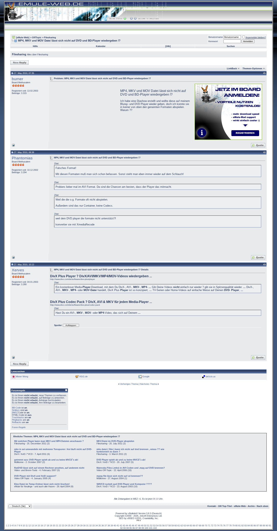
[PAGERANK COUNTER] (138, 520)
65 (191, 525)
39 (112, 525)
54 (157, 525)
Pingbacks (17, 420)
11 (27, 525)
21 (57, 525)
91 (270, 525)
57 (166, 525)
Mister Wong (22, 376)
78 (230, 525)
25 (69, 525)
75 (221, 525)
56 (163, 525)
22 (60, 525)
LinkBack (232, 68)
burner (17, 79)
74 (218, 525)
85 (251, 525)
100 (146, 528)
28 (78, 525)
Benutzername (215, 37)
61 (178, 525)
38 (108, 525)
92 (121, 528)
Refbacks (16, 422)
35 (99, 525)
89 (264, 525)
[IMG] (14, 412)
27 (75, 525)
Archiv (251, 506)
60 (175, 525)
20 (54, 525)
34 (96, 525)
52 (151, 525)
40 (115, 525)
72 (212, 525)
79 (233, 525)
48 (139, 525)
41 (118, 525)
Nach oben (262, 506)
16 (42, 525)
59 (172, 525)
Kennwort (213, 41)
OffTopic (36, 37)
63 (185, 525)
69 (203, 525)
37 (105, 525)
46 (133, 525)
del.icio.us (211, 376)
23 (63, 525)
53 (154, 525)
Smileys (16, 410)
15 (39, 525)
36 (102, 525)
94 (127, 528)
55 (160, 525)
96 (133, 528)
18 (48, 525)
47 (136, 525)
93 (124, 528)
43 (124, 525)
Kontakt (211, 506)
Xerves (18, 270)
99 (143, 528)
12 (29, 525)
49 (142, 525)
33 (93, 525)
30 (84, 525)
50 (145, 525)
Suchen (231, 46)
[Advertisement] (84, 111)
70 (206, 525)
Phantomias (22, 158)
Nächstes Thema (148, 384)
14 (35, 525)
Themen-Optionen (252, 68)
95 (130, 528)
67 (197, 525)
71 (209, 525)
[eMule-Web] (22, 37)
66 (194, 525)
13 (32, 525)
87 (258, 525)
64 (188, 525)
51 (148, 525)
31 (87, 525)
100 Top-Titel (225, 506)
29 (81, 525)
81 (239, 525)
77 (227, 525)
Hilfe (35, 46)
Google (145, 376)
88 (261, 525)
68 (200, 525)
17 (45, 525)
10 (24, 525)
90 (267, 525)
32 (90, 525)
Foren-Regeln (19, 427)
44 (127, 525)
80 (236, 525)
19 (51, 525)
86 (254, 525)
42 (121, 525)
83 (245, 525)
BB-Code (16, 407)
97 (136, 528)
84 (248, 525)
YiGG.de (83, 376)
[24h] (168, 46)
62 (181, 525)
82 (242, 525)
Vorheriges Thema (129, 384)
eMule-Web (240, 506)
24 (66, 525)
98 (139, 528)
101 (150, 528)
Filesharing (50, 37)
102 (155, 528)
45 (130, 525)
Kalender (100, 46)
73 (215, 525)
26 (72, 525)
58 (169, 525)
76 (224, 525)
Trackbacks (18, 417)
